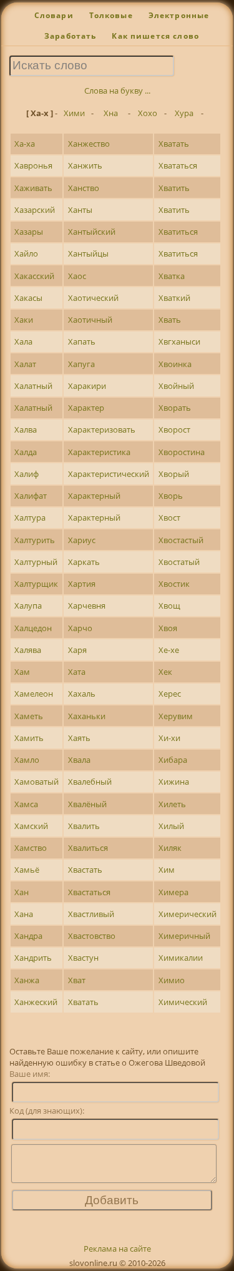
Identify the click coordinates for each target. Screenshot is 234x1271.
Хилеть (172, 804)
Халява (27, 649)
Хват (76, 980)
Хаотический (93, 297)
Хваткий (174, 297)
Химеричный (184, 935)
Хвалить (84, 826)
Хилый (171, 826)
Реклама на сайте (117, 1248)
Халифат (30, 495)
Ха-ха (24, 143)
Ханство (83, 188)
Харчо (80, 628)
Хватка (171, 276)
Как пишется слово (155, 36)
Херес (169, 693)
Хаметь (28, 716)
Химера (173, 892)
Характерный (94, 495)
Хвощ (169, 605)
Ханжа (26, 980)
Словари (54, 15)
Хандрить (33, 957)
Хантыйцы (88, 253)
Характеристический (108, 473)
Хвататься (177, 165)
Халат (25, 364)
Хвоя (167, 628)
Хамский (31, 826)
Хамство (30, 847)
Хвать (169, 319)
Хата (76, 671)
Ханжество (89, 143)
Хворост (174, 429)
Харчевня (86, 605)
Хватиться (178, 231)
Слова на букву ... (117, 90)
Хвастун (83, 957)
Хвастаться (89, 892)
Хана (23, 914)
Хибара (172, 759)
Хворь (170, 495)
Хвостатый (179, 561)
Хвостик (174, 583)
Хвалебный (90, 781)
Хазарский (34, 209)
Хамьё (26, 869)
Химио (171, 980)
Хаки (23, 319)
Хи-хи (169, 737)
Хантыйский (91, 231)
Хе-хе (168, 649)
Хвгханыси (179, 341)
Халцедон (33, 628)
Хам (22, 671)
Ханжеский (35, 1002)
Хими (74, 113)
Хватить (174, 188)
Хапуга (81, 364)
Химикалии (180, 957)
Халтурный (35, 561)
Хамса (26, 804)
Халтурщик (36, 583)
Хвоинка (175, 364)
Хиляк (170, 847)
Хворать (174, 407)
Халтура (30, 517)
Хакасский (34, 276)
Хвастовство (91, 935)
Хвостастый (180, 540)
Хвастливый (91, 914)
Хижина (173, 781)
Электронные (179, 15)
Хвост (169, 517)
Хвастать (85, 869)
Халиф (26, 473)
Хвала (79, 759)
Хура (184, 113)
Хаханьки (86, 716)
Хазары (28, 231)
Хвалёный (87, 804)
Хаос (77, 276)
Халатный (33, 385)
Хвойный (176, 385)
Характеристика (99, 452)
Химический (182, 1002)
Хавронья (33, 165)
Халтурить (34, 540)
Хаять (79, 737)
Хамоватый (36, 781)
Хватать (173, 143)
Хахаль (81, 693)
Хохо (147, 113)
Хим (166, 869)
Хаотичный (90, 319)
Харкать (84, 561)
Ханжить (85, 165)
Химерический (187, 914)
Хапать (81, 341)
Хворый (173, 473)
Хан (21, 892)
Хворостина (181, 452)
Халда (25, 452)
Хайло (26, 253)
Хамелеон (33, 693)
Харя (77, 649)
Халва (25, 429)
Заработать (70, 36)
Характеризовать (101, 429)
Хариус (81, 540)
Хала (23, 341)
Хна (111, 113)
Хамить (29, 737)
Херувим (175, 716)
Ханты (80, 209)
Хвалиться (88, 847)
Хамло (26, 759)
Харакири (87, 385)
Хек (165, 671)
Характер (86, 407)
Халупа (28, 605)
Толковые (111, 15)
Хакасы (28, 297)
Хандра (28, 935)
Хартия (81, 583)
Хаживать (33, 188)
